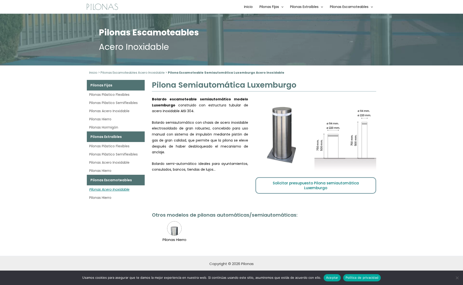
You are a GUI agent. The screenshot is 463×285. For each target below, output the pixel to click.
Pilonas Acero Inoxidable (109, 111)
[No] (457, 277)
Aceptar (332, 277)
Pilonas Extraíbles (304, 6)
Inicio (248, 6)
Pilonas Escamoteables (349, 6)
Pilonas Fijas (269, 6)
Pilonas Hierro (100, 119)
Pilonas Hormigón (103, 127)
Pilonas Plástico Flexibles (109, 94)
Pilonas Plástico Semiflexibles (113, 102)
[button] (281, 7)
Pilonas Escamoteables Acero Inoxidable (133, 73)
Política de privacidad (362, 277)
